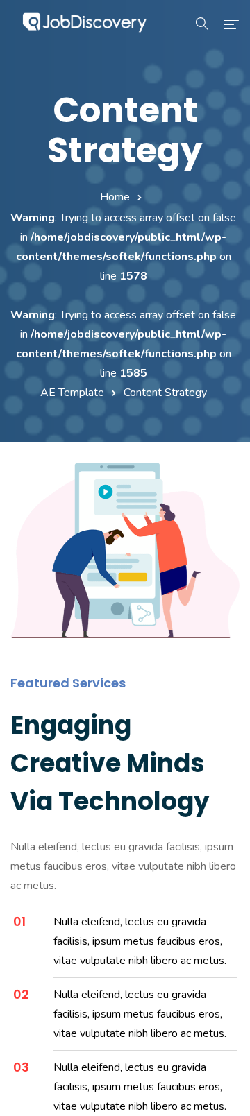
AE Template (72, 392)
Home (115, 197)
